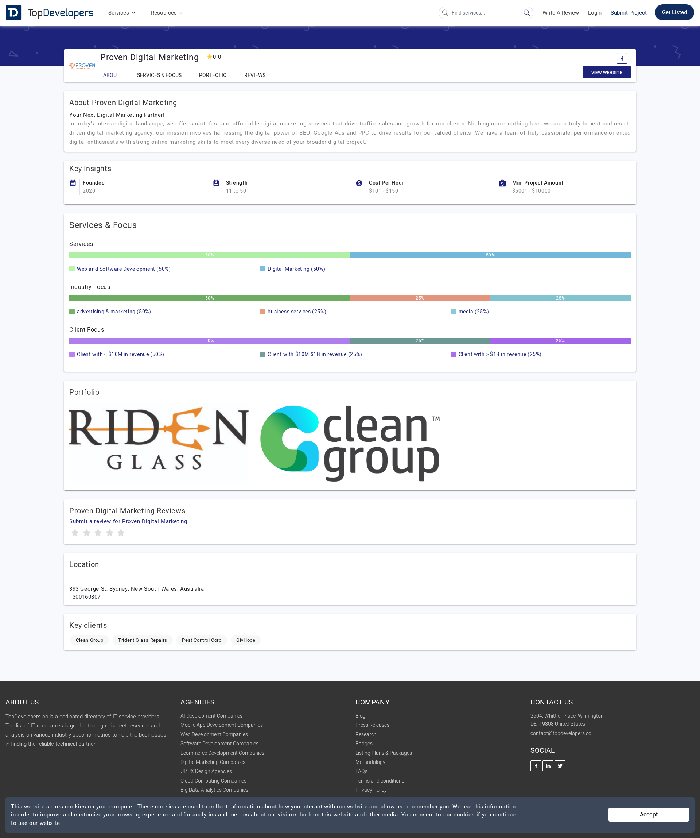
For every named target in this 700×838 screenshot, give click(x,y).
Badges (364, 744)
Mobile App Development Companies (221, 725)
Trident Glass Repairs (142, 640)
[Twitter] (560, 765)
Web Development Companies (214, 734)
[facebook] (622, 58)
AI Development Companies (211, 716)
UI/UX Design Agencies (206, 771)
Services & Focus (159, 75)
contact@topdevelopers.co (560, 733)
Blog (360, 716)
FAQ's (361, 771)
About (111, 75)
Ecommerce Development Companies (222, 753)
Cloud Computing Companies (213, 781)
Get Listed (674, 12)
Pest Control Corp (201, 640)
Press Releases (372, 725)
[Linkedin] (547, 765)
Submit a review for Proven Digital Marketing (128, 521)
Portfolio (213, 75)
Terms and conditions (379, 781)
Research (366, 734)
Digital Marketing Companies (212, 762)
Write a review (560, 13)
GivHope (245, 640)
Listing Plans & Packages (383, 753)
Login (595, 13)
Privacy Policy (371, 790)
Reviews (254, 75)
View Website (606, 72)
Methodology (370, 762)
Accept (649, 814)
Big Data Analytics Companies (214, 790)
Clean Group (90, 640)
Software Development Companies (219, 744)
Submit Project (629, 13)
